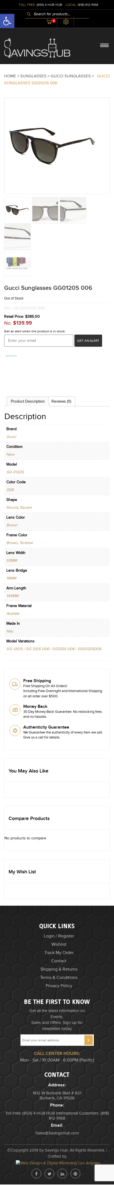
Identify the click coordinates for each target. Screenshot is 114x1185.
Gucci (11, 437)
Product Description (28, 401)
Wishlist (58, 944)
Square (26, 507)
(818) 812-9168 (88, 5)
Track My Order (59, 952)
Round (12, 507)
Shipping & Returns (58, 969)
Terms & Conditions (58, 977)
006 (10, 490)
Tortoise (26, 543)
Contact (58, 961)
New (10, 454)
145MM (12, 596)
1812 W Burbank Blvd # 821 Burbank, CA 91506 (57, 1095)
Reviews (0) (61, 401)
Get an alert (88, 341)
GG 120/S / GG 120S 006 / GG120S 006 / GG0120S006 (53, 649)
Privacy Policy (59, 986)
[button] (7, 21)
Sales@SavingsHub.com (57, 1133)
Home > (12, 76)
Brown (11, 525)
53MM (11, 560)
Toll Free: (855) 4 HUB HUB (30, 1113)
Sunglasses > (35, 76)
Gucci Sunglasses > (73, 76)
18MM (11, 578)
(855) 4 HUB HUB (49, 5)
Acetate (12, 613)
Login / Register (59, 936)
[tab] (28, 401)
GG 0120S (15, 472)
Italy (9, 631)
